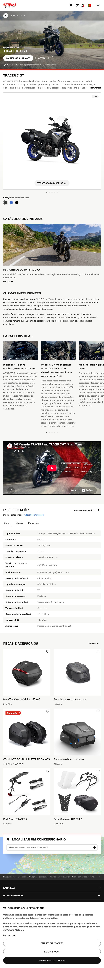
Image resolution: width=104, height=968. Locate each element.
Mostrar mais (9, 935)
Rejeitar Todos (52, 951)
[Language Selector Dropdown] (89, 5)
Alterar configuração (34, 514)
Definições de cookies (52, 943)
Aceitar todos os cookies (52, 960)
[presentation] (52, 468)
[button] (98, 5)
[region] (52, 935)
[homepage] (9, 5)
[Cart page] (77, 5)
